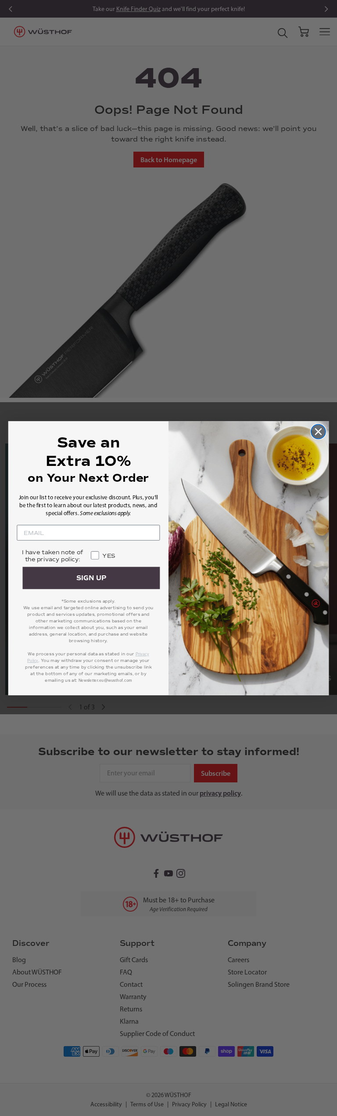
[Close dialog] (318, 431)
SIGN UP (91, 578)
